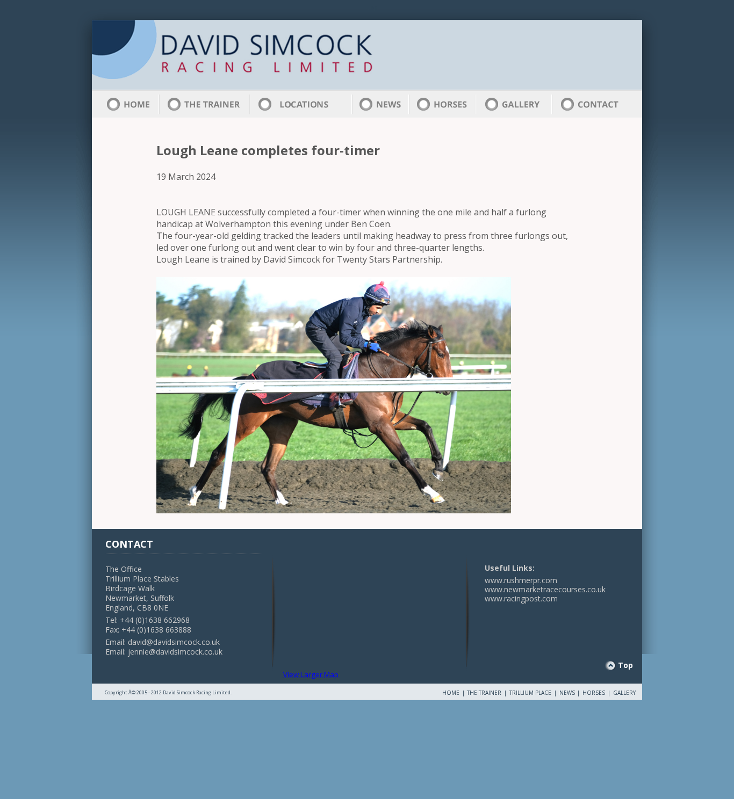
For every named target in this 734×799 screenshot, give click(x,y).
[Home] (267, 54)
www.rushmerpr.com (521, 580)
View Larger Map (311, 674)
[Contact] (589, 104)
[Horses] (442, 104)
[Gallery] (512, 104)
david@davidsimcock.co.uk (174, 642)
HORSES (593, 692)
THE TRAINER (484, 692)
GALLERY (624, 692)
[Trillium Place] (300, 104)
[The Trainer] (204, 104)
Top (625, 665)
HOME (450, 692)
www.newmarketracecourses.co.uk (545, 589)
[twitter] (464, 80)
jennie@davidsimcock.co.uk (175, 652)
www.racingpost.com (521, 598)
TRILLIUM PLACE (530, 692)
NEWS (567, 692)
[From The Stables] (429, 43)
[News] (380, 104)
